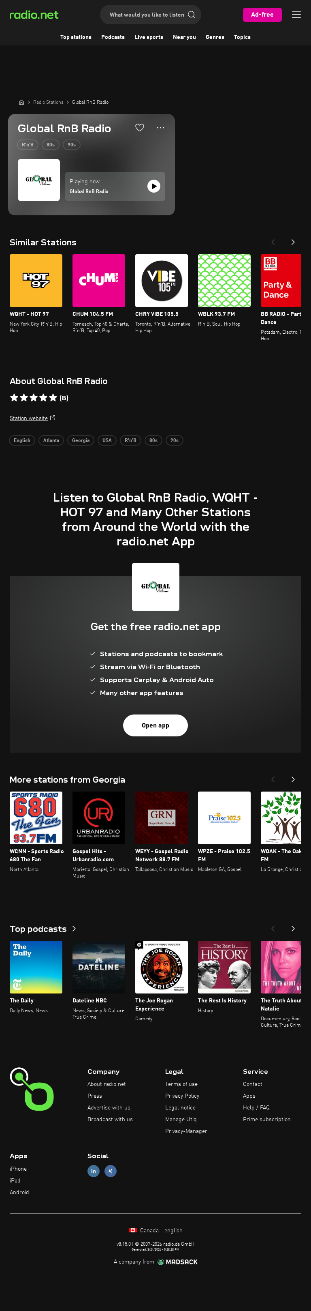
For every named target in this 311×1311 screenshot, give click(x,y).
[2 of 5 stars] (24, 398)
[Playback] (153, 186)
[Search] (191, 14)
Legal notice (180, 1108)
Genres (215, 37)
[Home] (21, 102)
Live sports (148, 37)
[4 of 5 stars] (43, 398)
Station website (29, 418)
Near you (184, 37)
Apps (249, 1096)
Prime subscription (267, 1119)
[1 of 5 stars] (14, 398)
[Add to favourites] (139, 127)
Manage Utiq (181, 1119)
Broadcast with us (110, 1119)
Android (19, 1192)
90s (72, 145)
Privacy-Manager (186, 1131)
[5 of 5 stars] (53, 398)
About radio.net (106, 1084)
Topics (242, 37)
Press (94, 1096)
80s (51, 145)
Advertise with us (108, 1108)
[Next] (293, 240)
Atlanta (51, 440)
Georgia (80, 440)
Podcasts (113, 37)
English (22, 440)
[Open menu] (296, 14)
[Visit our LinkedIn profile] (93, 1171)
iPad (15, 1181)
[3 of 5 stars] (33, 398)
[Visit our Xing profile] (110, 1171)
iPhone (18, 1169)
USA (107, 440)
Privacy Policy (182, 1096)
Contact (252, 1084)
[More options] (160, 128)
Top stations (76, 37)
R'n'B (28, 145)
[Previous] (273, 240)
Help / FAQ (256, 1108)
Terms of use (181, 1084)
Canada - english (160, 1231)
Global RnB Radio (89, 191)
